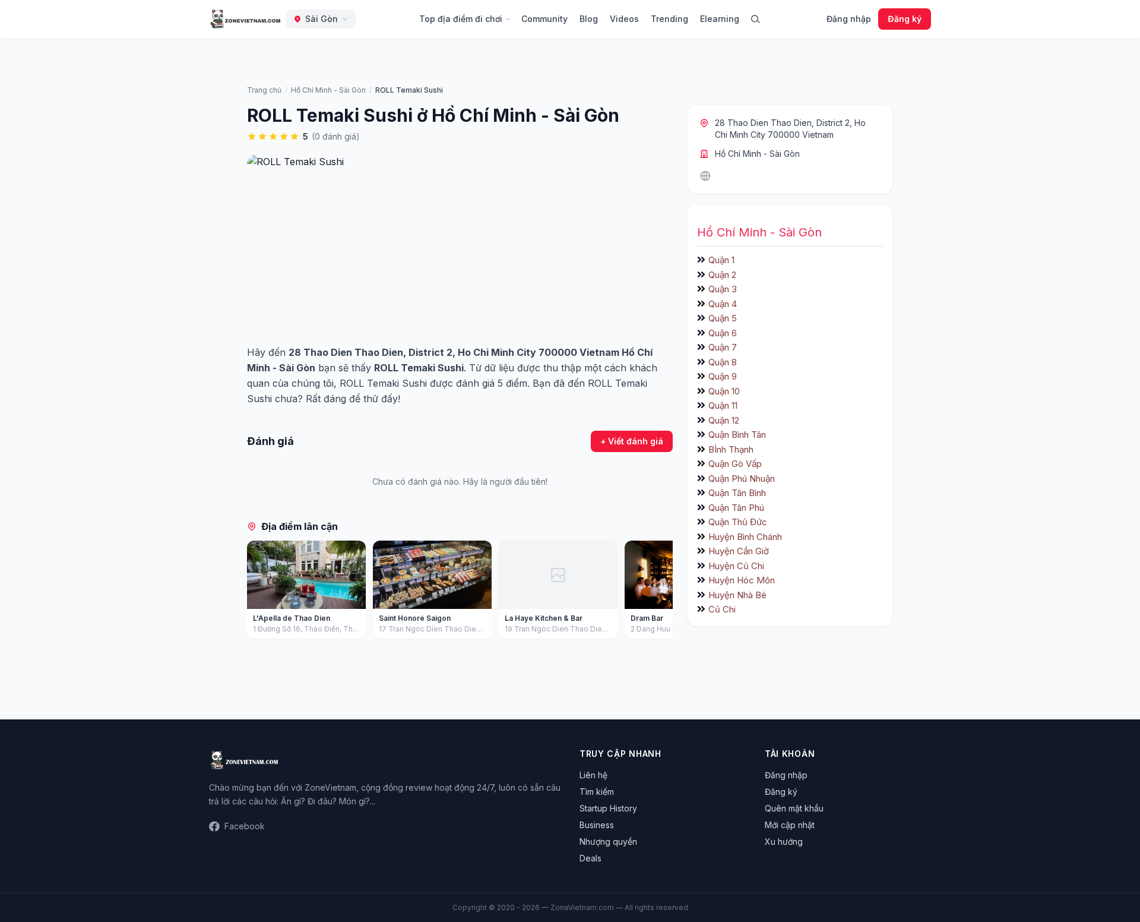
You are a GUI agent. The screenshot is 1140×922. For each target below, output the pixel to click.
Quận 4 (722, 304)
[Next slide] (659, 592)
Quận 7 (722, 347)
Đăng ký (905, 19)
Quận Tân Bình (737, 492)
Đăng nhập (848, 19)
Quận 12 (723, 420)
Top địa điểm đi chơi (460, 19)
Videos (624, 19)
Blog (589, 19)
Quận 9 (722, 376)
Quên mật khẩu (794, 808)
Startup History (608, 808)
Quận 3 (722, 289)
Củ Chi (722, 609)
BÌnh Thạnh (730, 449)
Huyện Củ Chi (736, 565)
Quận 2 (722, 274)
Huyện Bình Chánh (745, 536)
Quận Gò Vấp (735, 463)
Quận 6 (722, 333)
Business (597, 825)
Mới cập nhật (790, 825)
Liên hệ (593, 775)
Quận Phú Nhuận (741, 478)
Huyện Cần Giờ (738, 551)
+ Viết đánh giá (631, 441)
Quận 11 (722, 405)
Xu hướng (784, 841)
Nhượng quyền (608, 841)
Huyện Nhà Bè (737, 595)
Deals (590, 858)
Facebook (244, 826)
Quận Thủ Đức (737, 522)
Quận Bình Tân (737, 434)
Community (544, 19)
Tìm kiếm (597, 792)
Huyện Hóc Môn (741, 580)
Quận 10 (724, 391)
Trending (669, 19)
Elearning (719, 19)
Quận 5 (722, 318)
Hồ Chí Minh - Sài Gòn (757, 154)
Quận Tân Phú (736, 507)
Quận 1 (721, 260)
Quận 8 (722, 362)
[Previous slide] (260, 592)
